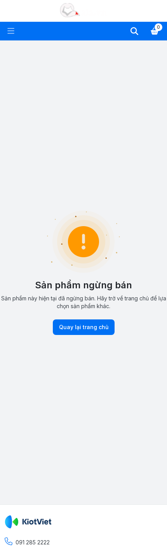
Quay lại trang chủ (83, 327)
